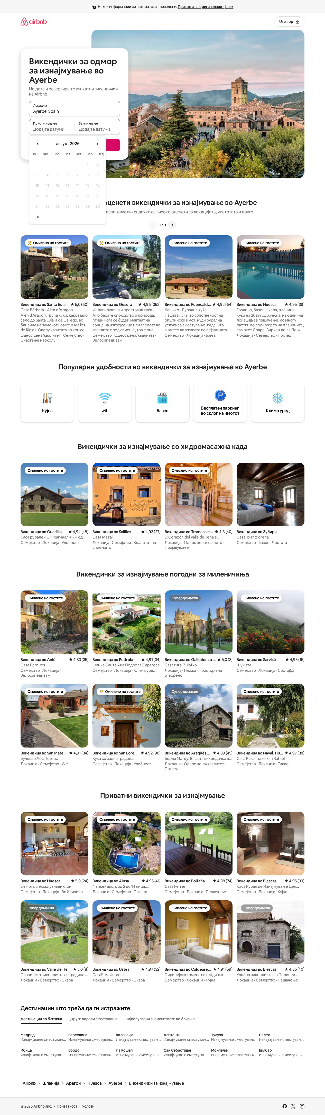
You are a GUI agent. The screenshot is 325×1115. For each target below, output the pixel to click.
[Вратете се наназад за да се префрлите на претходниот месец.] (38, 143)
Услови (88, 1106)
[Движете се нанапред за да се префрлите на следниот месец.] (97, 143)
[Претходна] (153, 225)
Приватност (67, 1106)
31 (37, 217)
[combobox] (74, 111)
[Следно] (172, 225)
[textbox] (51, 129)
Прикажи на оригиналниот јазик (206, 6)
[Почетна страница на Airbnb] (34, 21)
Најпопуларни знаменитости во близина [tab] (161, 1019)
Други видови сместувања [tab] (93, 1019)
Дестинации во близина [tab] (41, 1019)
